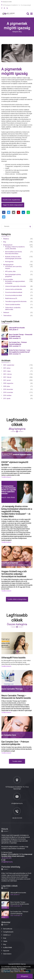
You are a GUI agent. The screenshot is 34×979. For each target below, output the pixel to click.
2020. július (6, 386)
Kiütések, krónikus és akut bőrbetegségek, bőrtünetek (13, 257)
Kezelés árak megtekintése (11, 199)
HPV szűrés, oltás (10, 271)
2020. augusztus (8, 383)
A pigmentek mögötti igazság (14, 71)
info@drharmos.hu (17, 803)
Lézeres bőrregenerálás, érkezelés (15, 286)
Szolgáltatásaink (8, 932)
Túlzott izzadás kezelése (12, 304)
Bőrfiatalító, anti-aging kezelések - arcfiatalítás (15, 282)
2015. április (6, 398)
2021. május (7, 371)
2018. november (8, 392)
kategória (17, 428)
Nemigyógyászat (8, 264)
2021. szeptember (8, 365)
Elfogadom (24, 976)
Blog (4, 242)
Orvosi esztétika (8, 279)
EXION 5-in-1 (7, 935)
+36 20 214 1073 (17, 818)
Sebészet (6, 312)
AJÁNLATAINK (7, 947)
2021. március (7, 374)
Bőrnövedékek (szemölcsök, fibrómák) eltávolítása (13, 252)
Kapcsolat (6, 950)
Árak (4, 938)
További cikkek (17, 761)
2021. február (7, 377)
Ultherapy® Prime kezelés (17, 327)
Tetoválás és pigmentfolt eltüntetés (16, 301)
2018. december (8, 389)
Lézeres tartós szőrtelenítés (13, 289)
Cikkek (5, 941)
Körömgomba (9, 261)
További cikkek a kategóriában (17, 599)
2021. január (7, 380)
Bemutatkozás (7, 928)
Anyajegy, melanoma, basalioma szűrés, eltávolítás (15, 247)
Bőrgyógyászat (7, 245)
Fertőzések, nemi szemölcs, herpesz (13, 267)
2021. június (6, 368)
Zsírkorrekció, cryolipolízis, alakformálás (13, 308)
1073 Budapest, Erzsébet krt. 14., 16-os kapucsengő (16, 5)
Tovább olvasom (6, 477)
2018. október (7, 395)
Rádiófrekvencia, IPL (11, 298)
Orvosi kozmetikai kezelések (13, 292)
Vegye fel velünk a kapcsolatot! (13, 205)
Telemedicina (7, 315)
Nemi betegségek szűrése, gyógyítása (13, 275)
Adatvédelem (7, 954)
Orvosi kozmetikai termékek (13, 295)
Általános (6, 239)
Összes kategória (17, 624)
